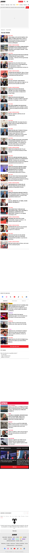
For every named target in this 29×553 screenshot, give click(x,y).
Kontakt (8, 543)
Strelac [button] (26, 516)
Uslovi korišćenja (18, 545)
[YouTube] (14, 296)
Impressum (12, 543)
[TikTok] (19, 296)
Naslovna (3, 29)
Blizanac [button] (7, 516)
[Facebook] (3, 296)
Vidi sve (14, 466)
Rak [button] (10, 516)
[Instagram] (6, 296)
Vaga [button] (19, 516)
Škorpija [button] (23, 516)
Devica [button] (16, 516)
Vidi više (15, 530)
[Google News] (26, 296)
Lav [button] (13, 516)
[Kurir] (2, 2)
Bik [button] (4, 516)
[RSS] (22, 296)
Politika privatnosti (11, 545)
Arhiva (26, 543)
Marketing (3, 543)
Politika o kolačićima (20, 543)
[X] (10, 296)
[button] (27, 513)
